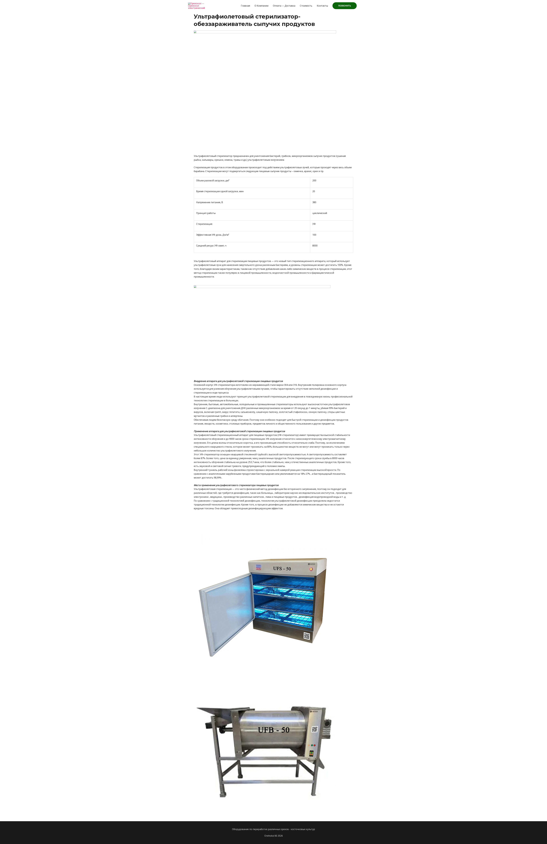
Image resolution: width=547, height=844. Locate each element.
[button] (344, 5)
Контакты (322, 5)
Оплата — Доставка (284, 5)
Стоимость (306, 5)
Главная (245, 5)
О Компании (261, 5)
